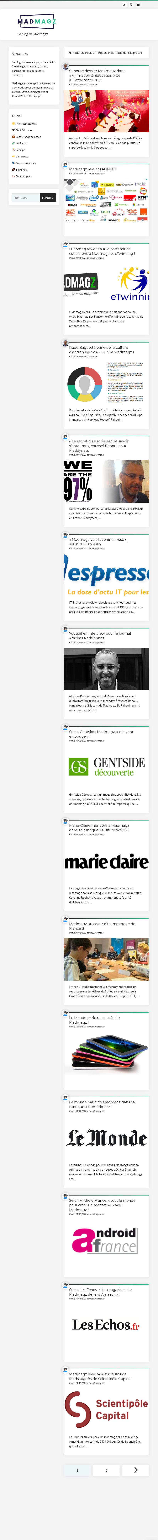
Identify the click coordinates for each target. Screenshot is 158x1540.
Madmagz (19, 66)
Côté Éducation (24, 130)
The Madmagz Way (26, 123)
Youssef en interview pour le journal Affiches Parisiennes (106, 669)
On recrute (21, 156)
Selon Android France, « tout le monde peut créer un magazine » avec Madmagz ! (102, 1205)
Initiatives (21, 169)
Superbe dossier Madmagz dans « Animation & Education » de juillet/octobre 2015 (97, 75)
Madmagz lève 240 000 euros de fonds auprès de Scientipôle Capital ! (106, 1409)
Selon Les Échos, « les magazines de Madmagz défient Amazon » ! (106, 1325)
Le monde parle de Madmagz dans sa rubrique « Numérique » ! (106, 1137)
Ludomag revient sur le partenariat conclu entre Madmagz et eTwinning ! (106, 284)
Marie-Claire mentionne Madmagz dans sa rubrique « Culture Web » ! (106, 861)
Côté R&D (21, 143)
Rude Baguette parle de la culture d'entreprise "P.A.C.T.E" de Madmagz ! (106, 383)
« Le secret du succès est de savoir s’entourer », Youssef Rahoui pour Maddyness (99, 446)
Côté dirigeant (23, 176)
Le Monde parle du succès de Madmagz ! (106, 1053)
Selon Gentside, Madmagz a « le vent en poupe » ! (106, 767)
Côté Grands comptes (28, 137)
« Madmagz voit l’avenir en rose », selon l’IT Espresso (106, 575)
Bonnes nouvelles (25, 163)
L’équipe (20, 150)
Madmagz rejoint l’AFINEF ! (92, 169)
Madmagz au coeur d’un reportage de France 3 (106, 959)
